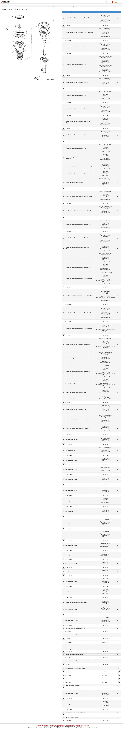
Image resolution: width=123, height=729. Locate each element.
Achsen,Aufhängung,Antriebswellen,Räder (54, 6)
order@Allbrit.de (46, 727)
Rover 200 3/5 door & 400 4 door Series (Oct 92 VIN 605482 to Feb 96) (28, 6)
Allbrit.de (4, 6)
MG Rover (10, 6)
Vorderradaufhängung (69, 6)
